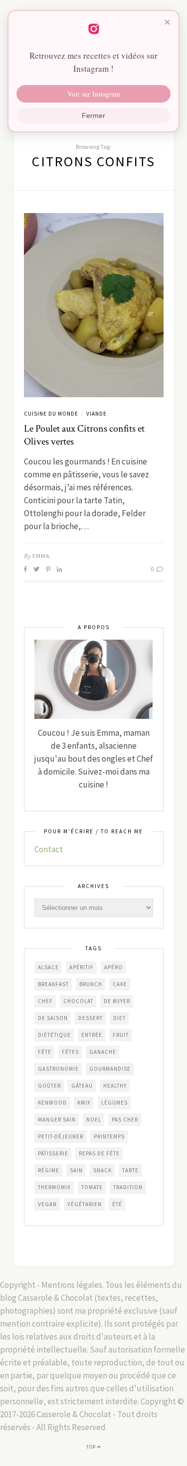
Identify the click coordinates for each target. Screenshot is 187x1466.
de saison (53, 1018)
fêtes (70, 1051)
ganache (102, 1051)
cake (120, 984)
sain (76, 1170)
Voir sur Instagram (93, 94)
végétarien (84, 1204)
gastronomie (58, 1068)
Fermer (93, 115)
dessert (90, 1018)
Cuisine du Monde (51, 413)
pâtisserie (53, 1153)
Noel (93, 1119)
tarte (130, 1170)
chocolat (78, 1001)
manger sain (57, 1119)
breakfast (53, 984)
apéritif (81, 967)
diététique (54, 1034)
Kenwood (52, 1102)
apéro (113, 967)
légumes (114, 1102)
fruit (121, 1034)
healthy (115, 1085)
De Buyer (117, 1001)
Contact (48, 849)
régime (48, 1170)
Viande (96, 413)
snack (102, 1170)
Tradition (128, 1187)
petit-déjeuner (60, 1136)
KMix (84, 1102)
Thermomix (54, 1187)
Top (91, 1447)
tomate (92, 1187)
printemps (109, 1136)
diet (119, 1018)
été (117, 1204)
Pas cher (125, 1119)
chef (45, 1001)
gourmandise (110, 1068)
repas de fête (99, 1153)
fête (44, 1051)
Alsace (48, 967)
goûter (49, 1085)
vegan (47, 1204)
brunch (90, 984)
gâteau (82, 1085)
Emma (41, 556)
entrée (91, 1034)
